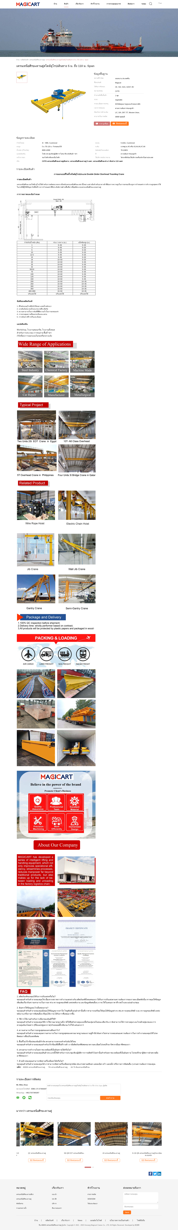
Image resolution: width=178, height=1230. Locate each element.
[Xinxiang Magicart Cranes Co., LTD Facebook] (150, 1174)
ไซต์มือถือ (141, 1220)
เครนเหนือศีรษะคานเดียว (25, 1194)
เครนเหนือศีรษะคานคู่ (23, 1199)
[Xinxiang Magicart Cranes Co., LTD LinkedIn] (159, 1174)
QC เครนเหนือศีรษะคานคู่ (33, 1153)
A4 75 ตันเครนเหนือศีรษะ (80, 1067)
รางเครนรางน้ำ (21, 1208)
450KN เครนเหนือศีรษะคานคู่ (34, 1067)
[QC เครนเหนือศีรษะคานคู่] (32, 1133)
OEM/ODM (91, 1199)
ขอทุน (144, 4)
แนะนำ (54, 1194)
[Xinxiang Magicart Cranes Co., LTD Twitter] (155, 1174)
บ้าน (55, 4)
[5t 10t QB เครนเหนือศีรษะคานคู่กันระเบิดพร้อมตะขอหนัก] (144, 1133)
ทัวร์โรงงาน (95, 4)
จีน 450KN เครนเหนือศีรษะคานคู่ (50, 1225)
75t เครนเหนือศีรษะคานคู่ (57, 1067)
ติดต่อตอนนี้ (121, 123)
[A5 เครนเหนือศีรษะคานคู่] (107, 1133)
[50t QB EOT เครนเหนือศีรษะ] (70, 1133)
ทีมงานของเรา (57, 1208)
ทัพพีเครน (19, 1203)
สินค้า (66, 4)
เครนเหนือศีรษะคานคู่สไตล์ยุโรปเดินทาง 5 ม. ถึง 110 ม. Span (67, 60)
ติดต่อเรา (131, 4)
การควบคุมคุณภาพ (114, 4)
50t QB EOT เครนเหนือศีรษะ (70, 1153)
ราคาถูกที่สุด (103, 124)
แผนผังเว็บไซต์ (96, 1220)
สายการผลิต (92, 1194)
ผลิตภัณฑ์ (49, 1220)
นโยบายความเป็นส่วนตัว (119, 1220)
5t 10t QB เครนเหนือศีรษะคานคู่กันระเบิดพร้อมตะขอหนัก (144, 1154)
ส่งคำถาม (110, 1098)
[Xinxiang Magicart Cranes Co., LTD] (28, 4)
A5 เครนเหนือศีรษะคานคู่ (107, 1153)
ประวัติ (54, 1199)
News (80, 1220)
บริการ (54, 1203)
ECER (137, 1225)
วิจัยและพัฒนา (93, 1203)
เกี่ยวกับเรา (80, 4)
